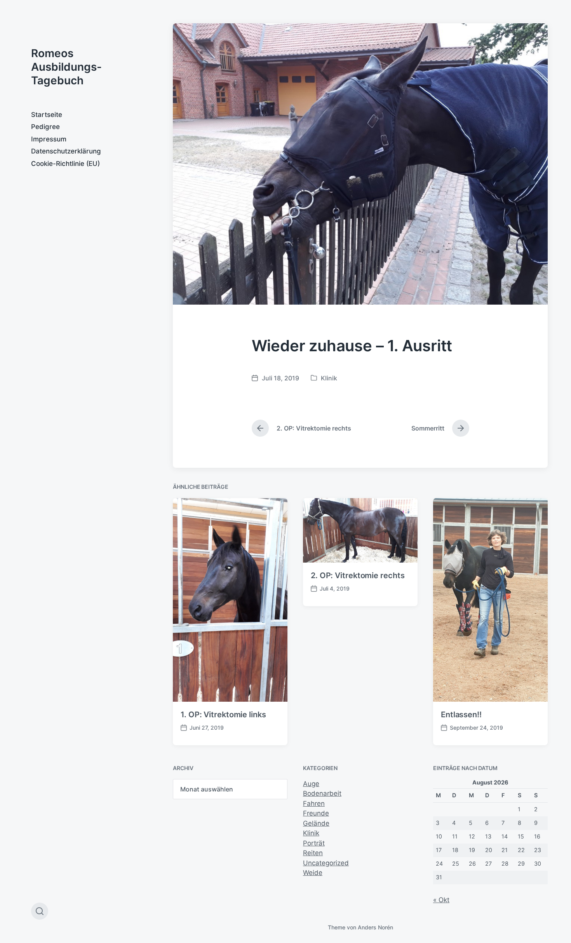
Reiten (313, 853)
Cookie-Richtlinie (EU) (65, 163)
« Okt (441, 900)
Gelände (316, 823)
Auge (311, 784)
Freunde (316, 813)
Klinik (329, 378)
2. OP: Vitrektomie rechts (358, 575)
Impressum (48, 139)
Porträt (314, 843)
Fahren (314, 803)
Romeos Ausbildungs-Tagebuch (66, 67)
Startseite (46, 115)
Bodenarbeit (322, 793)
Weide (312, 873)
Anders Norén (375, 927)
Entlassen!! (461, 714)
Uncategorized (326, 863)
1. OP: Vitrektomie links (223, 714)
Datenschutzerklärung (66, 151)
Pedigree (45, 127)
